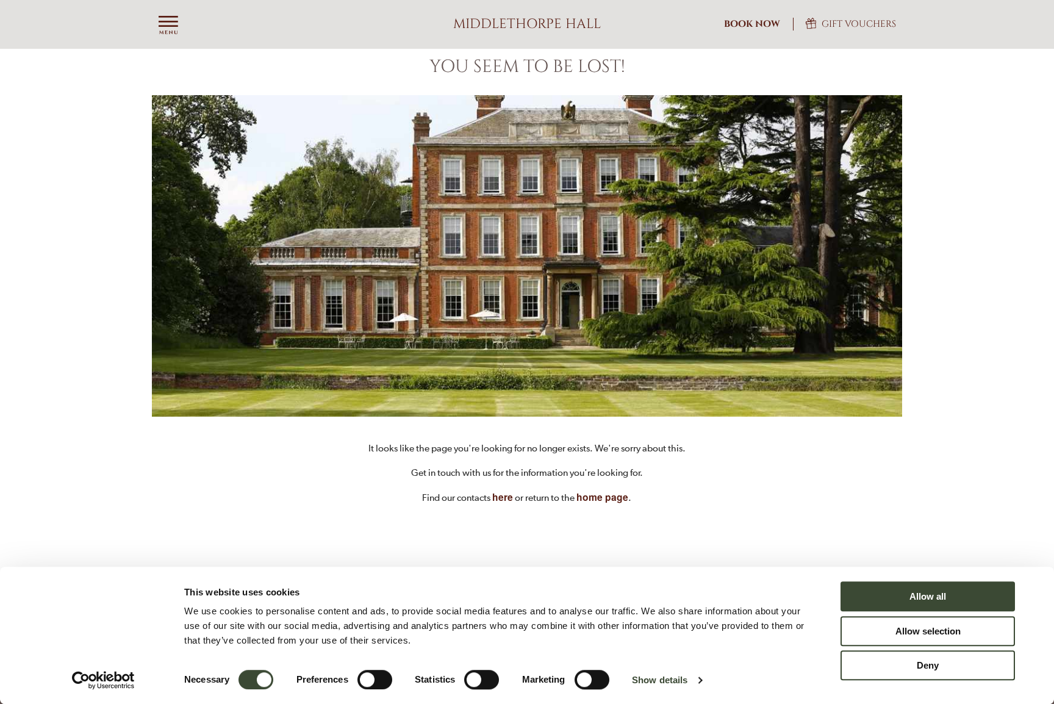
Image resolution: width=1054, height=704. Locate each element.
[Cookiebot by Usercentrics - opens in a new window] (103, 680)
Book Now (752, 24)
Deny (928, 665)
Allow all (927, 596)
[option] (527, 256)
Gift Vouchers (859, 24)
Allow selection (928, 631)
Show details (659, 680)
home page (602, 497)
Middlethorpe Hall (527, 24)
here (502, 497)
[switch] (374, 679)
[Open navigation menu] (168, 26)
